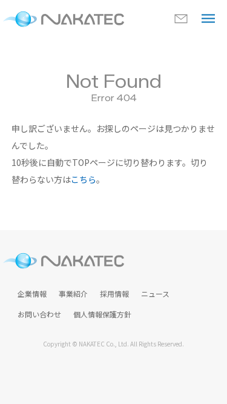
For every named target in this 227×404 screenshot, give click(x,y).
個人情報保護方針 (102, 314)
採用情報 (114, 293)
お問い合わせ (39, 314)
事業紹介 (73, 293)
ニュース (155, 293)
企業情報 (32, 293)
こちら (83, 179)
